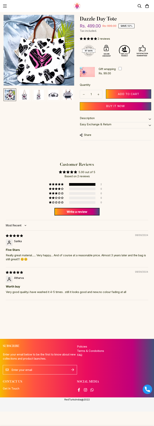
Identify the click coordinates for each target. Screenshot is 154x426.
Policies (82, 346)
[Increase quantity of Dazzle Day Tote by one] (98, 94)
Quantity (85, 85)
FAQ (79, 355)
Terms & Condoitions (90, 351)
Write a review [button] (77, 212)
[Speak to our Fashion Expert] (147, 389)
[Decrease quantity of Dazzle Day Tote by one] (84, 94)
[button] (89, 38)
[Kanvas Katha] (77, 6)
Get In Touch (11, 388)
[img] (14, 235)
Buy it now (115, 106)
